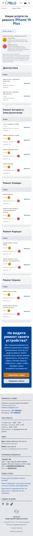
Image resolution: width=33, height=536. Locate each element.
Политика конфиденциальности (16, 524)
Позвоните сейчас (16, 381)
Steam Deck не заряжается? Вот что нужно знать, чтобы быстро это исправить (14, 491)
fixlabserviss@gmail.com (10, 408)
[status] (8, 138)
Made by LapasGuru (16, 531)
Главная (4, 8)
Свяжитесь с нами (16, 375)
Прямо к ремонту (8, 31)
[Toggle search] (21, 3)
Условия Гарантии (16, 528)
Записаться (27, 83)
